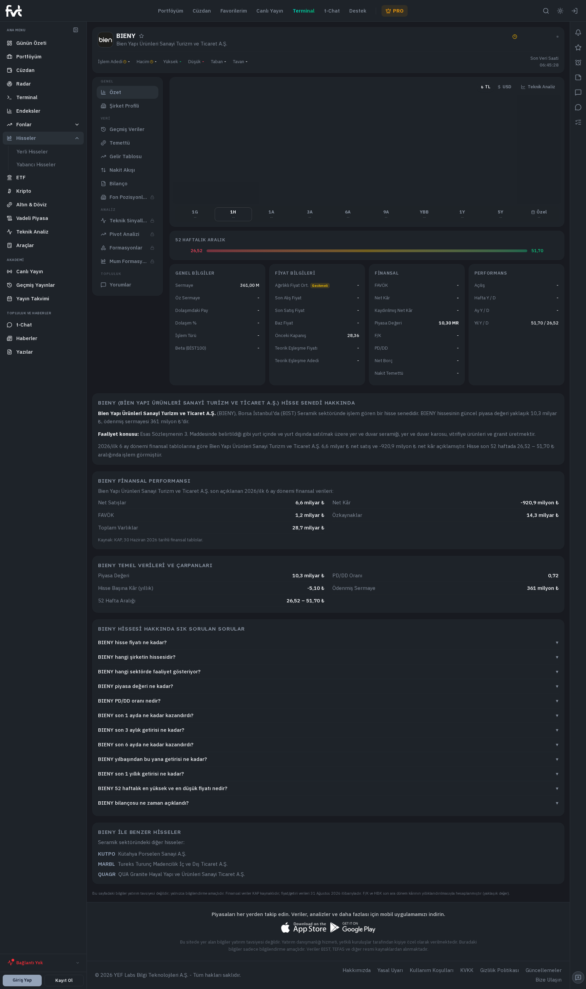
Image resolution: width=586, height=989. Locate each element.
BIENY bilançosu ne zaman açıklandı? (328, 803)
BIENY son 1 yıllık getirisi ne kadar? (328, 773)
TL (485, 87)
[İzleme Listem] (578, 122)
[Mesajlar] (578, 107)
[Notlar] (578, 77)
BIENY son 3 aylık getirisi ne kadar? (328, 730)
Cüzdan (202, 10)
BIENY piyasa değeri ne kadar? (328, 686)
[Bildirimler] (578, 32)
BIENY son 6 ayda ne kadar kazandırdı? (328, 744)
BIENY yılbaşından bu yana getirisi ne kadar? (328, 759)
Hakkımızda (357, 970)
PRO (398, 10)
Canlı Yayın (269, 10)
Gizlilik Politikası (499, 970)
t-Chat (332, 10)
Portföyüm (170, 10)
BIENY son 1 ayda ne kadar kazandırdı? (328, 715)
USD (507, 87)
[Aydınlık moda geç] (560, 11)
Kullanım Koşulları (431, 970)
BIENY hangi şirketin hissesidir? (328, 657)
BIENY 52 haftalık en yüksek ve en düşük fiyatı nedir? (328, 788)
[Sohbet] (578, 92)
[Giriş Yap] (574, 11)
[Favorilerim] (578, 47)
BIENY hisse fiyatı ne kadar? (328, 642)
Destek (357, 10)
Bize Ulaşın (548, 979)
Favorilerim (233, 10)
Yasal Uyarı (390, 970)
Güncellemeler (544, 970)
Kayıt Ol (64, 980)
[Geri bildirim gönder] (578, 977)
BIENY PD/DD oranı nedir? (328, 700)
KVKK (466, 970)
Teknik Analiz (541, 87)
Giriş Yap (22, 980)
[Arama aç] (546, 11)
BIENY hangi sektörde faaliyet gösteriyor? (328, 671)
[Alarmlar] (578, 62)
